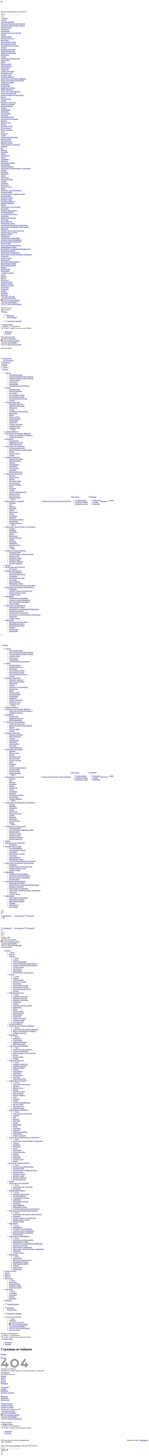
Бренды (3, 1382)
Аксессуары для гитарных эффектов (25, 1029)
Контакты (4, 1396)
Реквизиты (4, 1391)
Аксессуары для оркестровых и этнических (28, 1141)
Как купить (13, 1282)
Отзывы (3, 1389)
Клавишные (17, 1038)
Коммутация (17, 1258)
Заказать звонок (14, 1330)
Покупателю (5, 1400)
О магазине (13, 1293)
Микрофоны (17, 1227)
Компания (4, 1383)
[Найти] (2, 16)
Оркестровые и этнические (22, 1113)
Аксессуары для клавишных (23, 1049)
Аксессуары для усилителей (22, 1187)
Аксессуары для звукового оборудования (27, 1214)
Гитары (15, 978)
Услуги (3, 1380)
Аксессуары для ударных (21, 1084)
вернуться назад (9, 1374)
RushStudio (143, 1440)
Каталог (11, 954)
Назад (13, 952)
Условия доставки (7, 1405)
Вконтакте (8, 332)
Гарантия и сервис (7, 1407)
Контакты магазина (7, 1393)
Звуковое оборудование (21, 1194)
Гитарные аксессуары (20, 996)
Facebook (8, 333)
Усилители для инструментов (23, 1167)
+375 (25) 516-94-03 (9, 302)
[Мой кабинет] (2, 914)
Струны (15, 960)
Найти (3, 1450)
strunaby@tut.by (7, 324)
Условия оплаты (6, 1404)
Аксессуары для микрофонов (23, 1240)
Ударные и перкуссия (20, 1064)
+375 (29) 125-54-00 (8, 296)
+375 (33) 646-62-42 (11, 300)
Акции (3, 1378)
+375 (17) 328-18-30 (11, 304)
